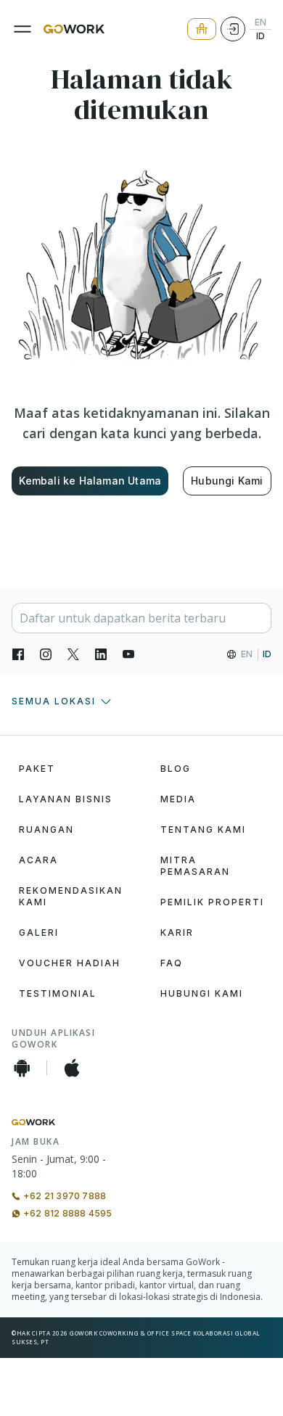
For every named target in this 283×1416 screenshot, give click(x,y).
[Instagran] (45, 654)
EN (260, 22)
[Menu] (22, 29)
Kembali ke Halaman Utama (90, 480)
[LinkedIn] (100, 654)
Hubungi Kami (227, 480)
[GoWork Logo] (74, 29)
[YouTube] (128, 654)
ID (260, 36)
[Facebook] (18, 654)
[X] (73, 654)
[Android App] (22, 1068)
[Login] (233, 29)
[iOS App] (72, 1068)
